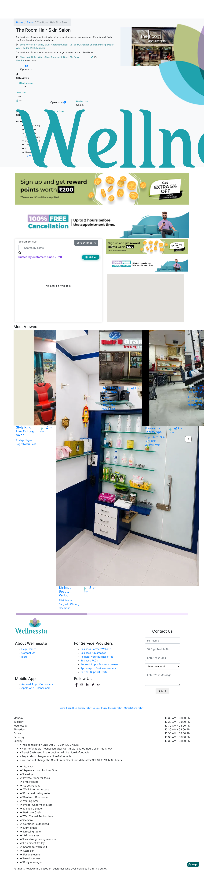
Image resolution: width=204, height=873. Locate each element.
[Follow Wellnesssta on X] (93, 684)
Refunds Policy (115, 708)
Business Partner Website (95, 649)
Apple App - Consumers (35, 688)
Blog (24, 656)
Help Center (28, 649)
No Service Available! (58, 285)
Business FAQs (89, 660)
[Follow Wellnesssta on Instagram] (82, 684)
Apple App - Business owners (98, 668)
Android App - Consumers (37, 684)
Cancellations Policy (133, 708)
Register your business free (96, 656)
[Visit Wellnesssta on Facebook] (77, 684)
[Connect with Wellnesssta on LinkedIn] (87, 684)
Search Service (27, 241)
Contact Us (28, 652)
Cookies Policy (100, 708)
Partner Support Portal (94, 672)
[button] (28, 189)
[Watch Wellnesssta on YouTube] (98, 684)
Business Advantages (93, 652)
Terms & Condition (68, 708)
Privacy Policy (84, 708)
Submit (162, 691)
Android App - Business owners (99, 664)
